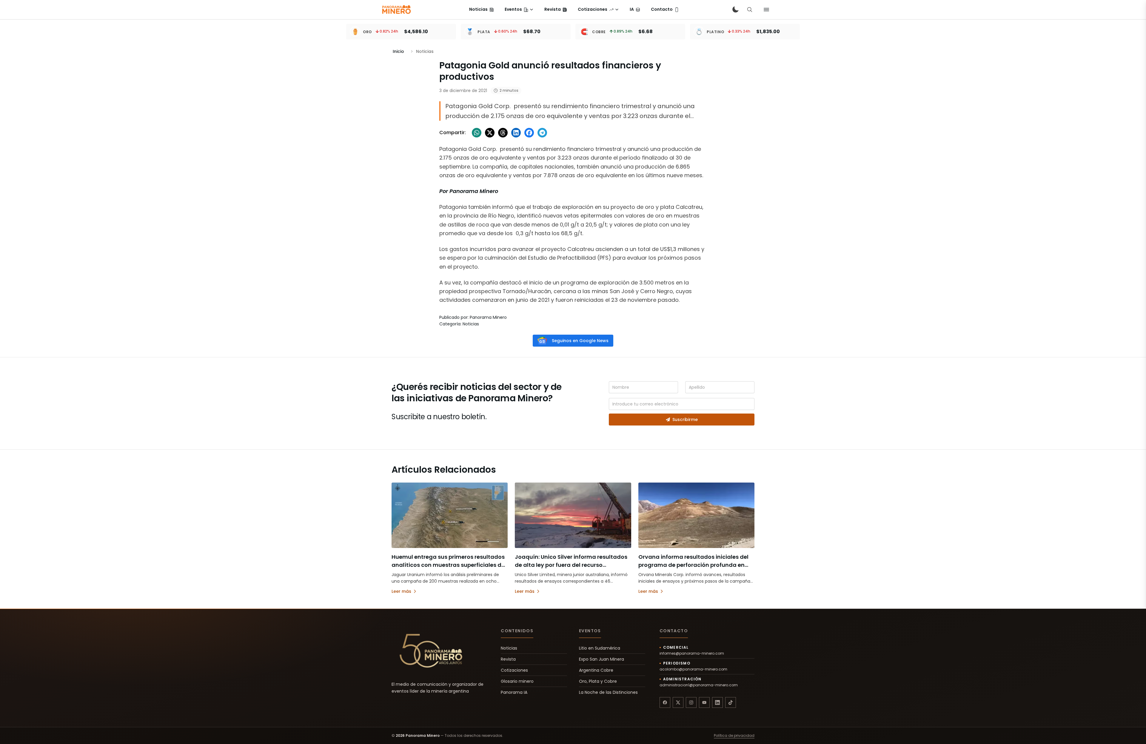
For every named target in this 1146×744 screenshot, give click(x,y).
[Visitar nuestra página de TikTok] (730, 702)
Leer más (401, 591)
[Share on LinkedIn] (516, 132)
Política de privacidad (734, 735)
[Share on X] (490, 132)
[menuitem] (481, 9)
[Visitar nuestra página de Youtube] (704, 702)
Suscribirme (685, 419)
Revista (508, 659)
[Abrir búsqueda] (750, 10)
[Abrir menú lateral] (766, 10)
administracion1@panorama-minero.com (699, 685)
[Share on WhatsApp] (476, 132)
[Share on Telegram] (542, 132)
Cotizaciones (514, 670)
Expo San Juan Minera (601, 659)
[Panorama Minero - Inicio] (396, 10)
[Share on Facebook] (529, 132)
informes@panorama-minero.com (692, 653)
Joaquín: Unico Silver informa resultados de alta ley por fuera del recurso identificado (571, 565)
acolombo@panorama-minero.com (693, 669)
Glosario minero (517, 681)
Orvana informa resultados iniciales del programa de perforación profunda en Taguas (693, 565)
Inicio (398, 51)
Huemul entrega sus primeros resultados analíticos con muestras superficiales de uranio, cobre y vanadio (448, 565)
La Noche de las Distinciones (608, 692)
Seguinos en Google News (580, 341)
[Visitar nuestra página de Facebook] (665, 702)
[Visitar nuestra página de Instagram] (691, 702)
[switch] (735, 10)
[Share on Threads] (503, 132)
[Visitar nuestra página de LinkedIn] (717, 702)
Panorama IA (514, 692)
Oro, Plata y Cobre (598, 681)
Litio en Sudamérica (599, 648)
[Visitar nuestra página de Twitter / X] (678, 702)
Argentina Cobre (596, 670)
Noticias (509, 648)
